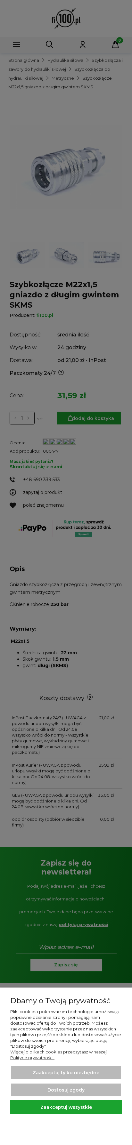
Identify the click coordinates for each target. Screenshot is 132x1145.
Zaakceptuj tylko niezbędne (66, 1073)
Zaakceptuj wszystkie (66, 1107)
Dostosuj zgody (66, 1090)
